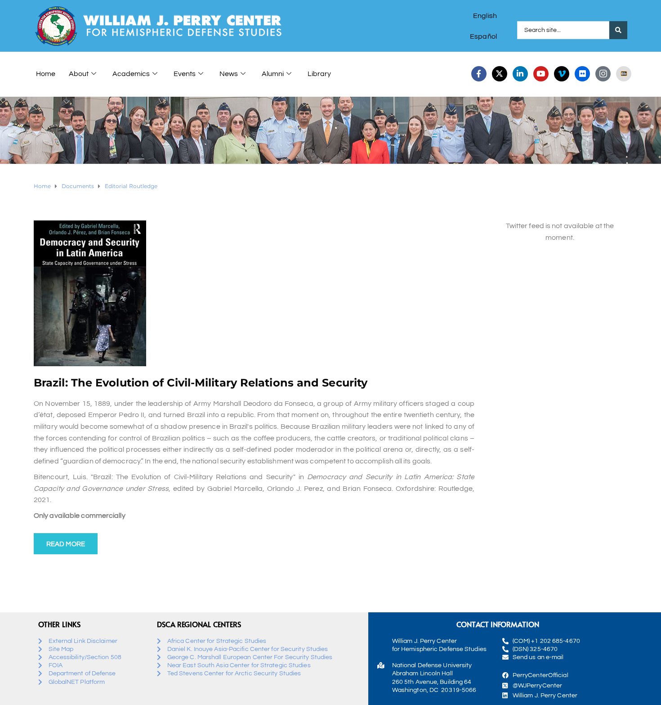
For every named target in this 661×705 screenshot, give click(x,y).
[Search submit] (618, 30)
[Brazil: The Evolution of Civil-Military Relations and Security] (90, 292)
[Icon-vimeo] (561, 73)
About (79, 73)
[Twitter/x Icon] (499, 73)
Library (319, 73)
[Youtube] (541, 73)
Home (45, 73)
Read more (65, 544)
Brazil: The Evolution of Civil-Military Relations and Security (200, 382)
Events (185, 73)
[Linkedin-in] (520, 73)
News (228, 73)
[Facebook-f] (479, 73)
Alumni (273, 73)
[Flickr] (582, 73)
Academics (131, 73)
